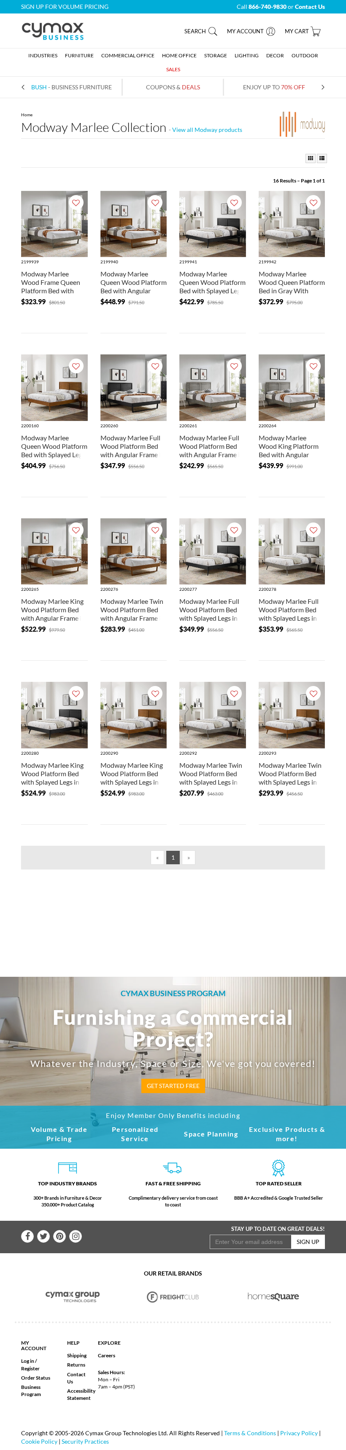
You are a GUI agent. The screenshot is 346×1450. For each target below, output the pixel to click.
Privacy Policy (299, 1433)
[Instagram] (75, 1236)
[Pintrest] (59, 1236)
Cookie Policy (39, 1441)
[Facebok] (27, 1236)
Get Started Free (173, 1085)
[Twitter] (43, 1236)
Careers (106, 1355)
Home (26, 114)
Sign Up (308, 1241)
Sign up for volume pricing (64, 6)
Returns (76, 1365)
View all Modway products (207, 129)
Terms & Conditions (250, 1433)
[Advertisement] (181, 909)
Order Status (35, 1378)
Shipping (76, 1355)
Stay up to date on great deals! (278, 1228)
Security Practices (85, 1441)
